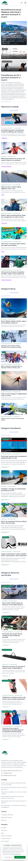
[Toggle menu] (25, 2)
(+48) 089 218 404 (7, 773)
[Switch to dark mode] (21, 2)
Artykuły (4, 780)
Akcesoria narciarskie (7, 61)
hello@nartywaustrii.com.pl (9, 775)
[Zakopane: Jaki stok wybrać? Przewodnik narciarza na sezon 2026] (14, 33)
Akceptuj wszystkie (20, 857)
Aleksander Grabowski (6, 184)
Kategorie (4, 824)
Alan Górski (3, 156)
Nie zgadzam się (8, 857)
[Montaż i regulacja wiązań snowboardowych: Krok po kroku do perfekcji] (14, 53)
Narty (4, 23)
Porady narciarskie (5, 838)
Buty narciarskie (5, 841)
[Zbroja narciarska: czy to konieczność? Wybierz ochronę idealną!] (14, 65)
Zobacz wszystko (14, 110)
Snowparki (3, 827)
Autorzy (3, 811)
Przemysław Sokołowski (6, 128)
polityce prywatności (16, 854)
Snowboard (4, 49)
